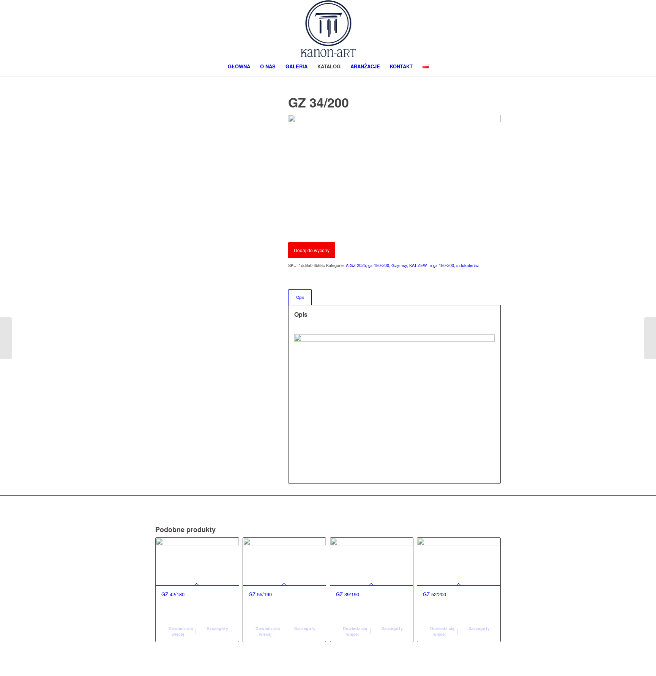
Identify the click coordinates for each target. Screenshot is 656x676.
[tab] (300, 297)
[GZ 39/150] (6, 338)
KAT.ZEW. (418, 265)
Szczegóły (217, 628)
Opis (300, 297)
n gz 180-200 (442, 265)
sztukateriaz (467, 265)
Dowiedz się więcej (180, 631)
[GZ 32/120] (650, 338)
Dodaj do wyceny (312, 250)
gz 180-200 (378, 265)
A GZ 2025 (356, 265)
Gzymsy (399, 265)
